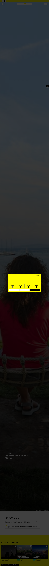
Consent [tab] (14, 277)
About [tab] (35, 277)
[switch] (20, 287)
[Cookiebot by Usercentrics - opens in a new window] (37, 275)
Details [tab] (24, 277)
